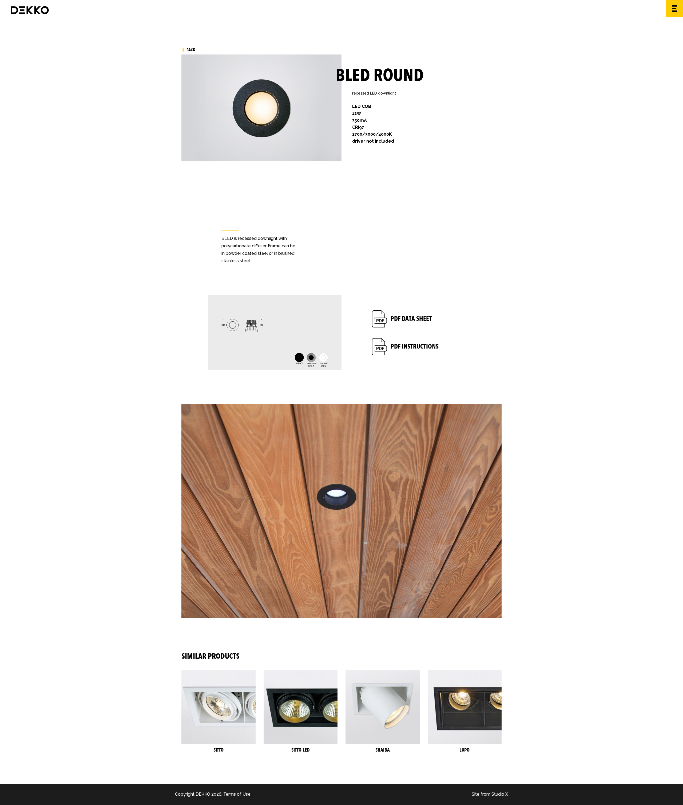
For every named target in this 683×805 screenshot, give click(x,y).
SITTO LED (300, 750)
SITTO (218, 750)
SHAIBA (382, 750)
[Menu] (674, 8)
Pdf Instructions (415, 346)
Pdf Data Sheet (411, 318)
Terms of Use (237, 794)
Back (190, 50)
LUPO (464, 750)
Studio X (499, 794)
